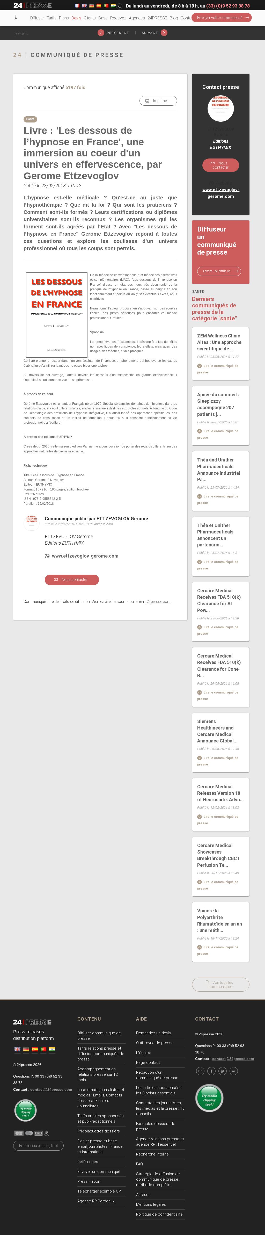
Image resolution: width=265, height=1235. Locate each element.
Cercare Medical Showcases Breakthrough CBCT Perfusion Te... (218, 855)
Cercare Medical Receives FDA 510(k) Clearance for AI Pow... (219, 600)
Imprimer (160, 101)
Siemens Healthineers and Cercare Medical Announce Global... (217, 731)
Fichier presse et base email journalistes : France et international (100, 1146)
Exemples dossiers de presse (155, 1126)
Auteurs (143, 1194)
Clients (90, 18)
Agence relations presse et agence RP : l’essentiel (160, 1142)
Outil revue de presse (155, 1043)
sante (198, 291)
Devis (76, 18)
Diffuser (37, 18)
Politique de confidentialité (159, 1214)
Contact (188, 18)
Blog (174, 18)
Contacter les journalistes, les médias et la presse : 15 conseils (160, 1108)
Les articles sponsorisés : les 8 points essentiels (158, 1090)
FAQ (139, 1164)
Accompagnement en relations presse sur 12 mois (97, 1074)
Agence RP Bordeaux (95, 1201)
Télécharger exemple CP (99, 1191)
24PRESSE (157, 18)
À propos (21, 26)
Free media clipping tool (38, 1146)
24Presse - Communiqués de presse (32, 5)
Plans (64, 18)
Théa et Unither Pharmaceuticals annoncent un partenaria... (215, 535)
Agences (137, 18)
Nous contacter (74, 579)
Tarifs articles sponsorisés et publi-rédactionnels (100, 1119)
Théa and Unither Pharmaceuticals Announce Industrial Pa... (218, 469)
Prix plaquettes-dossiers (98, 1131)
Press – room (89, 1181)
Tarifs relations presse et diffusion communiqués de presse (100, 1053)
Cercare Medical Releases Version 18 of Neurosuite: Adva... (220, 793)
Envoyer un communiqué (98, 1171)
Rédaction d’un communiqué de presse (157, 1075)
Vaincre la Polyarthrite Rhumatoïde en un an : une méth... (219, 920)
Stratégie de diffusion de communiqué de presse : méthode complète (158, 1179)
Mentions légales (151, 1204)
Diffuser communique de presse (99, 1036)
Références (87, 1161)
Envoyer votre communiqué (219, 18)
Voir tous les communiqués (221, 984)
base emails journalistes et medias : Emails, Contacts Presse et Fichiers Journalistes (100, 1097)
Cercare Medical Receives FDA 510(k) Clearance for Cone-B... (219, 665)
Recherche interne (152, 1154)
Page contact (148, 1062)
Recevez (118, 18)
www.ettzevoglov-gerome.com (85, 556)
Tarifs (51, 18)
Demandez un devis (153, 1033)
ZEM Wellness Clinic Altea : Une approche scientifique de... (219, 342)
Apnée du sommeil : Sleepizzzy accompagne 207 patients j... (218, 404)
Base (103, 18)
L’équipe (143, 1052)
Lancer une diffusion (217, 271)
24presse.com (159, 602)
